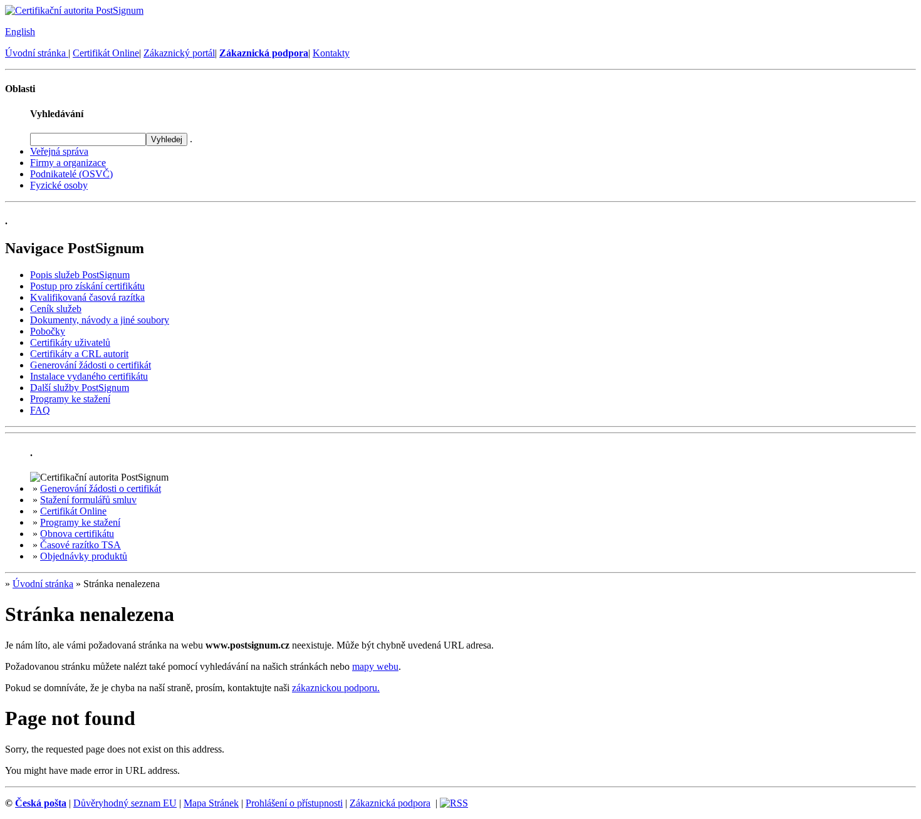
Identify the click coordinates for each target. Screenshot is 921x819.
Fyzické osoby (59, 185)
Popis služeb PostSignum (80, 274)
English (20, 31)
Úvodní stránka (36, 53)
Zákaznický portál (179, 53)
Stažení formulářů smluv (88, 499)
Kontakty (331, 53)
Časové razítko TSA (80, 545)
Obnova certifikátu (77, 533)
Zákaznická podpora (390, 803)
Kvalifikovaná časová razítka (87, 297)
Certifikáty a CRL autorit (79, 353)
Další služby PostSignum (79, 387)
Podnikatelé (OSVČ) (71, 174)
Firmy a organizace (68, 162)
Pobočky (47, 331)
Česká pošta (40, 803)
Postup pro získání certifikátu (87, 286)
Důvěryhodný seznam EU (125, 803)
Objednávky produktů (83, 556)
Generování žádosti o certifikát (90, 365)
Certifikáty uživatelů (70, 342)
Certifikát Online (106, 53)
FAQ (40, 410)
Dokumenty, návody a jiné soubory (99, 320)
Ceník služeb (55, 308)
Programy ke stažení (70, 399)
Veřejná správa (59, 151)
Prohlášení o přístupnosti (294, 803)
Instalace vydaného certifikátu (89, 376)
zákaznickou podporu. (336, 687)
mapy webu (375, 666)
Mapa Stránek (211, 803)
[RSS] (454, 803)
